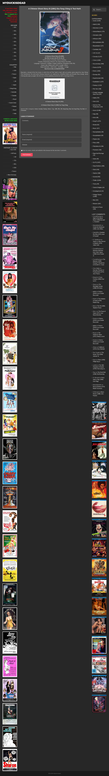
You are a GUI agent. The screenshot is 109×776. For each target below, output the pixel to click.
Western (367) (97, 203)
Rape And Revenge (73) (98, 154)
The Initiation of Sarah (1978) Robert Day (99, 300)
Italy (15, 67)
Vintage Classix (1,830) (97, 195)
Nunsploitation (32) (98, 135)
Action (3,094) (97, 20)
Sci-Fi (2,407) (96, 162)
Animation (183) (97, 35)
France (14, 74)
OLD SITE (13, 149)
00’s (15, 27)
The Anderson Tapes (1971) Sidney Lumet (98, 334)
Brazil (14, 99)
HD (61, 109)
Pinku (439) (96, 142)
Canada (14, 95)
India (15, 113)
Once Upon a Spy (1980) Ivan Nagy (98, 379)
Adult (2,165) (96, 24)
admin (94, 291)
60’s (15, 41)
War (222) (95, 200)
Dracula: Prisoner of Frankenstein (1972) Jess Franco (98, 271)
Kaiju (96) (95, 114)
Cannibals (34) (97, 49)
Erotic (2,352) (96, 71)
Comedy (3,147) (97, 56)
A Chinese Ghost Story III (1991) (54, 101)
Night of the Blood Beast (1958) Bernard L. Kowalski (99, 219)
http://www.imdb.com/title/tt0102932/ (54, 68)
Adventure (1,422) (98, 28)
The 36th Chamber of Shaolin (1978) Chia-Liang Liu (99, 366)
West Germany (12, 175)
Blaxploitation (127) (98, 46)
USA (15, 70)
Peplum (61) (96, 139)
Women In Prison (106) (98, 208)
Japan (14, 85)
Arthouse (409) (97, 38)
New (70, 109)
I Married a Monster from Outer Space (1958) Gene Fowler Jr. (98, 252)
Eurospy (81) (96, 74)
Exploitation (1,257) (98, 81)
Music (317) (96, 128)
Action (36, 109)
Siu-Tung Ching (75, 109)
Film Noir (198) (97, 89)
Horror (49, 109)
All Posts (13, 153)
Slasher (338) (96, 173)
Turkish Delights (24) (98, 187)
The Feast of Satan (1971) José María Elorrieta (99, 313)
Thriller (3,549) (97, 180)
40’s (15, 49)
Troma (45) (96, 184)
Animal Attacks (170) (98, 31)
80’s (15, 34)
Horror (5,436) (97, 110)
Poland (14, 106)
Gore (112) (96, 101)
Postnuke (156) (97, 150)
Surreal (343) (96, 176)
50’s (15, 45)
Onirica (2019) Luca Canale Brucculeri (98, 293)
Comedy (40, 109)
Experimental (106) (98, 78)
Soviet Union (12, 102)
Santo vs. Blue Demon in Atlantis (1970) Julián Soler (99, 243)
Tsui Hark (82, 109)
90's (59, 109)
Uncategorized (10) (98, 191)
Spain (14, 77)
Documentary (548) (98, 63)
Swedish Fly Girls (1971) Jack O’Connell (99, 234)
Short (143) (96, 169)
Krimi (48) (95, 117)
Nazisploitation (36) (98, 132)
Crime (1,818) (97, 60)
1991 (56, 109)
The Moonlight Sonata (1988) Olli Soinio (98, 286)
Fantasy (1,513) (97, 85)
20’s (15, 56)
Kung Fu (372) (97, 121)
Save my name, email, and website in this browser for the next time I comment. (44, 150)
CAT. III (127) (96, 53)
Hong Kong (65, 109)
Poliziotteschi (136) (98, 146)
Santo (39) (96, 158)
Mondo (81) (96, 124)
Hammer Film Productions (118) (98, 105)
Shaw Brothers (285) (98, 166)
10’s (15, 59)
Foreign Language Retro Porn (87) (98, 93)
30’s (15, 52)
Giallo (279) (96, 98)
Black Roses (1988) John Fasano (98, 393)
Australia (13, 92)
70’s (15, 38)
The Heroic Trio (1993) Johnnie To (98, 354)
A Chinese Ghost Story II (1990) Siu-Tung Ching (54, 105)
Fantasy (45, 109)
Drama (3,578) (97, 67)
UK (15, 81)
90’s (15, 31)
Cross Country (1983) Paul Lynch (98, 279)
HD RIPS (94, 15)
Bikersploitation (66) (98, 42)
